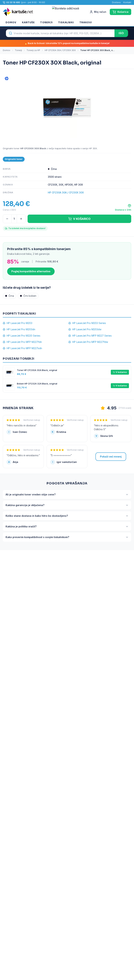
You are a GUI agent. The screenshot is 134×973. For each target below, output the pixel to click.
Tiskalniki (66, 22)
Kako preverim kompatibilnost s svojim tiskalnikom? (37, 537)
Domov (11, 22)
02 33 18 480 (13, 2)
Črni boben (29, 295)
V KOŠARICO (82, 219)
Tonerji (46, 22)
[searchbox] (60, 33)
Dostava (116, 2)
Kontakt (127, 2)
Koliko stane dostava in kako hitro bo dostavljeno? (37, 515)
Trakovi (86, 22)
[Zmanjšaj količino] (7, 219)
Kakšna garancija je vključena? (25, 505)
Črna (11, 295)
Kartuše (28, 22)
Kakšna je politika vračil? (21, 526)
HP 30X (93, 148)
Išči (121, 33)
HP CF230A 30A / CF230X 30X (60, 50)
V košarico (121, 372)
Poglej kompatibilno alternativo (30, 271)
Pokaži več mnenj (111, 456)
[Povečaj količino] (21, 219)
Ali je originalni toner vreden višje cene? (30, 494)
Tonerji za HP (33, 50)
